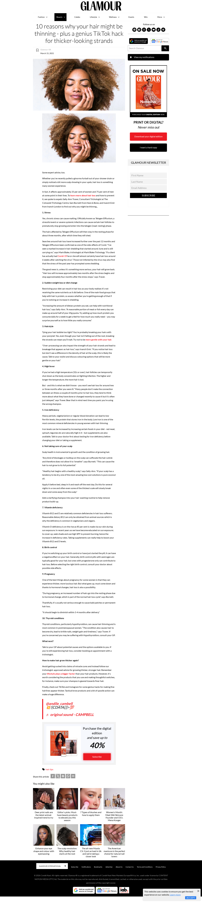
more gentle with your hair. (99, 339)
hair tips (49, 769)
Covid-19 (62, 256)
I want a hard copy (148, 147)
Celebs (77, 17)
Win (146, 17)
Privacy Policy (161, 867)
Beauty (59, 17)
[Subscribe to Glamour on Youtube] (154, 30)
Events (131, 17)
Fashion (41, 17)
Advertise (109, 867)
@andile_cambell (59, 703)
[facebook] (53, 776)
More (159, 17)
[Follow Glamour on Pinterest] (163, 30)
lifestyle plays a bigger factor (61, 673)
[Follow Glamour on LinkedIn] (134, 30)
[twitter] (58, 776)
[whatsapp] (68, 776)
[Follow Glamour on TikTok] (158, 30)
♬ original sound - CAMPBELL (70, 714)
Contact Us (130, 867)
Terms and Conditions (145, 867)
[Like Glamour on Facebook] (139, 30)
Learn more (175, 894)
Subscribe (97, 756)
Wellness (113, 17)
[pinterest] (63, 776)
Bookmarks (98, 867)
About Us (119, 867)
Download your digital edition (148, 136)
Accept (190, 897)
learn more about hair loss (83, 195)
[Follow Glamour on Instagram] (144, 30)
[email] (73, 776)
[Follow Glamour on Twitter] (149, 30)
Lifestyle (93, 17)
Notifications (86, 867)
